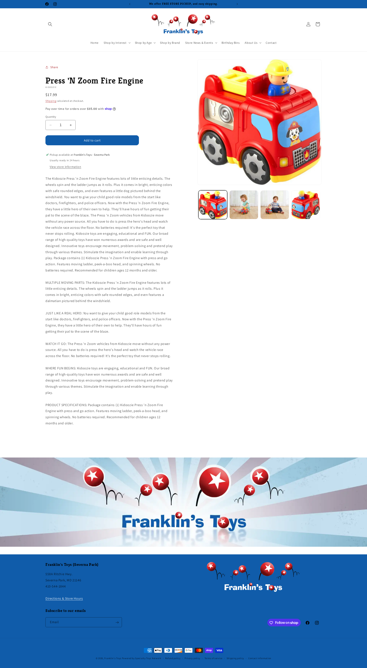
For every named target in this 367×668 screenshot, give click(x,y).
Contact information (259, 658)
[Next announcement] (237, 4)
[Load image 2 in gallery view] (243, 204)
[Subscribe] (117, 622)
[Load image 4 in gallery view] (305, 204)
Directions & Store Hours (64, 598)
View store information (65, 167)
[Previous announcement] (129, 4)
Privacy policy (192, 658)
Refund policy (172, 658)
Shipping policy (235, 658)
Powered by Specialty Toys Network (141, 658)
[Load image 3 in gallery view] (274, 204)
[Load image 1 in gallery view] (212, 204)
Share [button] (54, 67)
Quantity (50, 117)
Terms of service (213, 658)
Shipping (50, 100)
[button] (50, 24)
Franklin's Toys (112, 658)
